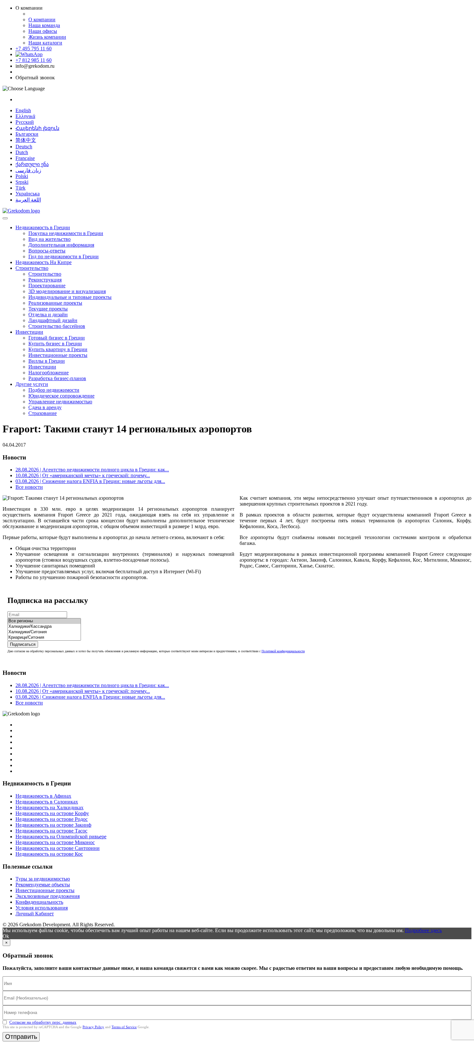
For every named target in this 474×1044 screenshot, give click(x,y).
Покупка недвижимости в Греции (65, 233)
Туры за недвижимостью (42, 878)
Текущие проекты (48, 308)
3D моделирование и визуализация (67, 291)
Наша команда (44, 25)
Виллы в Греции (46, 361)
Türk (20, 188)
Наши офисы (42, 31)
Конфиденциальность (39, 902)
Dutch (21, 152)
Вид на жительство (49, 239)
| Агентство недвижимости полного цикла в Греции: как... (92, 469)
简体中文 (25, 140)
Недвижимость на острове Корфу (52, 813)
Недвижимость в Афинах (43, 796)
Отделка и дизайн (48, 314)
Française (25, 158)
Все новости (29, 487)
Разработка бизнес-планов (57, 378)
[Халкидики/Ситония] (44, 632)
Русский (24, 122)
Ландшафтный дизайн (52, 320)
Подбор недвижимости (53, 390)
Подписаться (22, 644)
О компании (41, 19)
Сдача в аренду (45, 407)
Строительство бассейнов (56, 326)
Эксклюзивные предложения (47, 896)
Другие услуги (31, 384)
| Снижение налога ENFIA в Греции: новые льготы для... (90, 481)
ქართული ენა (32, 164)
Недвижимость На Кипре (43, 262)
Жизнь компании (47, 37)
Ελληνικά (25, 116)
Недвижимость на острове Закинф (53, 825)
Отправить (21, 1036)
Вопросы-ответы (46, 250)
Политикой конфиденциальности (283, 651)
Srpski (21, 182)
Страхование (42, 413)
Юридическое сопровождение (61, 396)
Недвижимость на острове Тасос (51, 830)
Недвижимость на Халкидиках (49, 807)
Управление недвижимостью (60, 401)
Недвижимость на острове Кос (49, 854)
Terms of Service (124, 1027)
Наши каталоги (45, 42)
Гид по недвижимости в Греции (63, 256)
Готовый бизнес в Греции (56, 337)
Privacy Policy (93, 1027)
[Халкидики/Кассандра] (44, 626)
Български (26, 134)
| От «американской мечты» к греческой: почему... (82, 475)
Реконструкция (45, 279)
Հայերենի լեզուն (37, 128)
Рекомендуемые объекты (42, 884)
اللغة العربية (28, 199)
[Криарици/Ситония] (44, 637)
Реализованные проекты (55, 303)
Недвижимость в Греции (42, 227)
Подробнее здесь (423, 930)
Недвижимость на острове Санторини (57, 848)
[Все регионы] (44, 621)
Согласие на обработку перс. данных (42, 1022)
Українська (27, 193)
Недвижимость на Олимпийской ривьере (60, 836)
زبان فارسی (28, 170)
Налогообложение (48, 372)
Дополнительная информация (61, 245)
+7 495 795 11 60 (33, 48)
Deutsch (23, 146)
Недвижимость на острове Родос (51, 819)
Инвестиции (29, 332)
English (23, 110)
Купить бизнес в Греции (55, 343)
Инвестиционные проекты (57, 355)
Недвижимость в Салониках (46, 801)
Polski (21, 176)
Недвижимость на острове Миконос (55, 842)
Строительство (31, 268)
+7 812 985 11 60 (33, 60)
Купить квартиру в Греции (57, 349)
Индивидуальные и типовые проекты (70, 297)
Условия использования (41, 908)
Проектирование (46, 285)
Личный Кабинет (34, 913)
